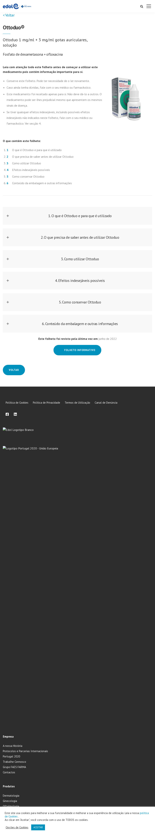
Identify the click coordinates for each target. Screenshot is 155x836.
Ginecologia (10, 801)
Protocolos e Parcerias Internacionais (25, 751)
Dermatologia (11, 795)
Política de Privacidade (46, 402)
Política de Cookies (17, 402)
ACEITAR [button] (38, 827)
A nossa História (12, 746)
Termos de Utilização (77, 402)
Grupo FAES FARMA (14, 767)
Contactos (9, 772)
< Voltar (8, 15)
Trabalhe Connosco (14, 761)
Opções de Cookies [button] (17, 827)
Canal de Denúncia (106, 402)
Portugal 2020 (11, 756)
